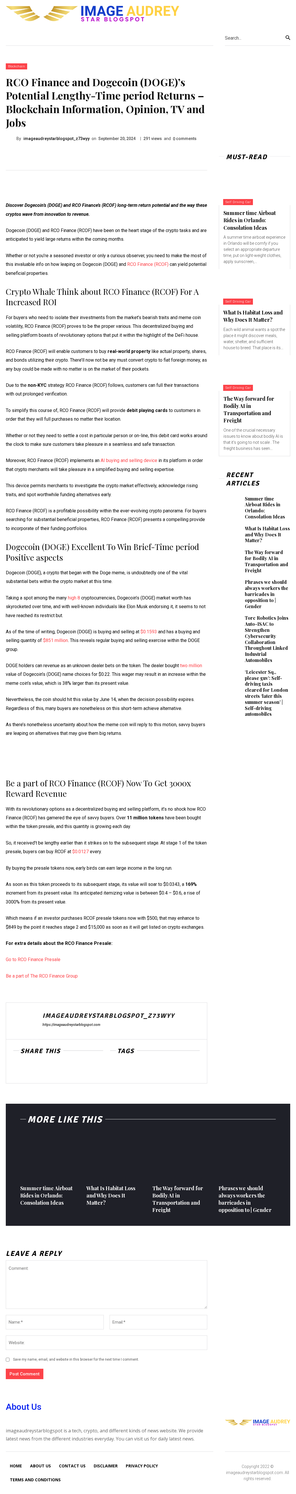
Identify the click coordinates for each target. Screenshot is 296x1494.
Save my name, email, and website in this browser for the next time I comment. (76, 1359)
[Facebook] (19, 1069)
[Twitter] (32, 1069)
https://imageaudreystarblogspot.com (71, 1025)
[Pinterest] (45, 1069)
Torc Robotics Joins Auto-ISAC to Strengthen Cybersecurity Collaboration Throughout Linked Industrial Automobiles (266, 639)
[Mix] (59, 1069)
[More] (72, 1069)
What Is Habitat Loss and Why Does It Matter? (253, 316)
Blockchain (16, 66)
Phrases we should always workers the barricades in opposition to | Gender (266, 594)
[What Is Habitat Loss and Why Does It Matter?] (254, 287)
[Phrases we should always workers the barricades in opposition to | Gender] (229, 587)
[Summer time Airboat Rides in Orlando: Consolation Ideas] (254, 187)
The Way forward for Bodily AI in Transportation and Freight (248, 409)
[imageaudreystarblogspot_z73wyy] (11, 139)
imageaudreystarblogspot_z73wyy (56, 138)
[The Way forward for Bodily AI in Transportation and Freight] (254, 373)
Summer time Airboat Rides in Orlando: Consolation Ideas (249, 220)
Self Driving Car (238, 202)
